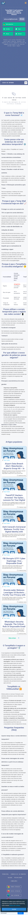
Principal (5, 874)
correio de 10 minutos (18, 874)
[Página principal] (3, 2)
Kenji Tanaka (7, 460)
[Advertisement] (14, 62)
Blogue (10, 877)
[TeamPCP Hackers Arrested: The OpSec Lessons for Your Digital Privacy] (14, 493)
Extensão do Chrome (14, 886)
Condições (14, 881)
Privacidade (18, 877)
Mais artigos (12, 638)
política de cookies (14, 905)
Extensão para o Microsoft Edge (14, 895)
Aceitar (14, 909)
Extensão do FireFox (14, 891)
